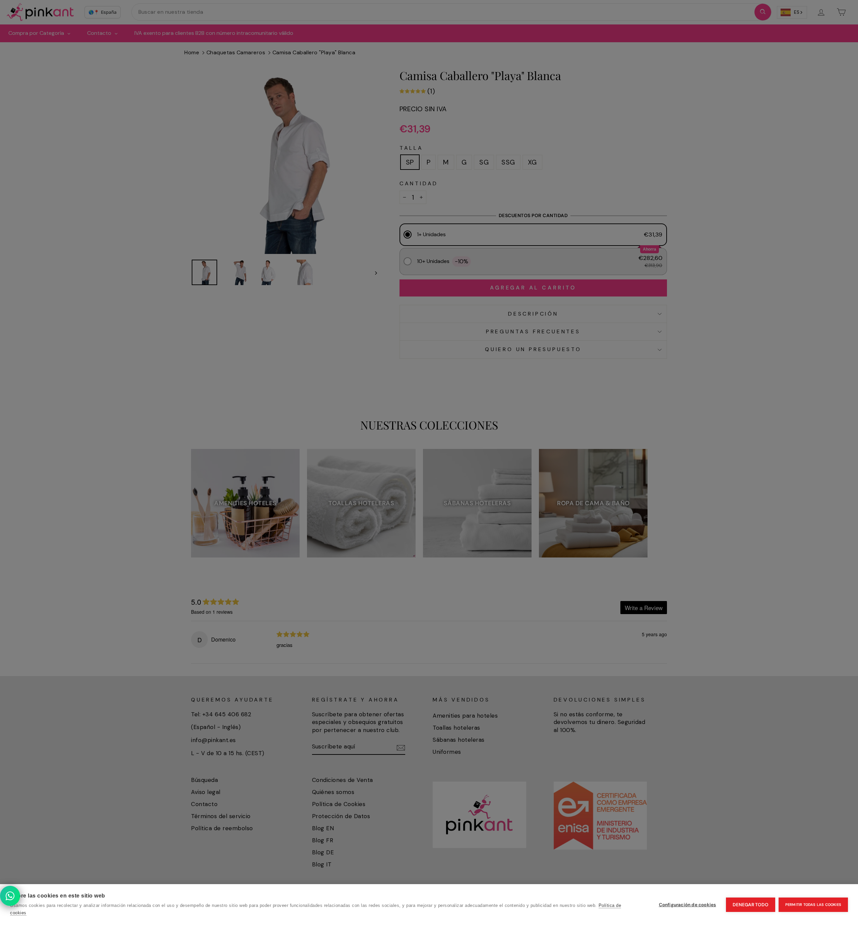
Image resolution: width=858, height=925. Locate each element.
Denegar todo (750, 905)
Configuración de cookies (687, 905)
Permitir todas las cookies (813, 904)
